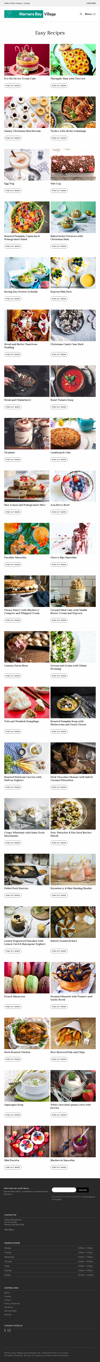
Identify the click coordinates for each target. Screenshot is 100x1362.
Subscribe (91, 3)
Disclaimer (58, 1199)
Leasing (7, 1296)
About (6, 1292)
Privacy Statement (89, 1197)
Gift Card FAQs (10, 1311)
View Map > (9, 1229)
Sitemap (7, 1314)
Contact (7, 1300)
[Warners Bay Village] (31, 14)
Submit (96, 18)
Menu (88, 14)
